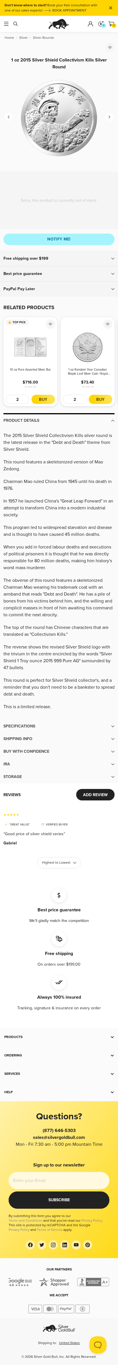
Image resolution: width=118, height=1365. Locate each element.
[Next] (109, 117)
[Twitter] (41, 1245)
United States (69, 1343)
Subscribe (59, 1199)
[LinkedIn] (64, 1245)
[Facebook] (30, 1245)
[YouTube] (76, 1245)
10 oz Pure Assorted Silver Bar (30, 369)
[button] (59, 258)
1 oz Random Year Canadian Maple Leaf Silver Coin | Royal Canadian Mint (88, 372)
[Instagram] (53, 1245)
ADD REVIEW (95, 794)
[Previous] (9, 117)
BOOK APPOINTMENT (69, 10)
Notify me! (59, 239)
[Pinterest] (87, 1245)
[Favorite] (110, 47)
